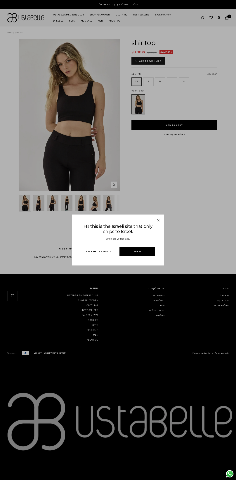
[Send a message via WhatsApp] (229, 474)
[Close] (158, 220)
